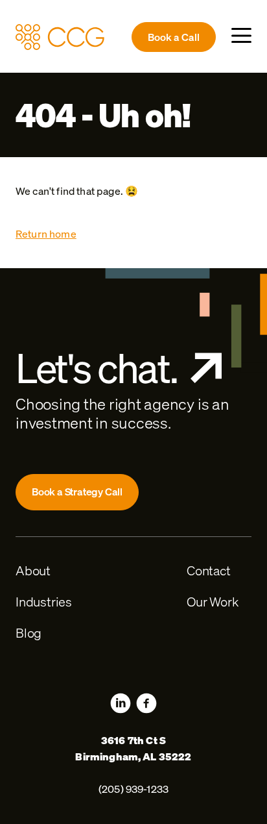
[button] (241, 35)
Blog (28, 633)
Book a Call (174, 37)
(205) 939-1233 (133, 789)
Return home (46, 234)
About (33, 570)
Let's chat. (97, 368)
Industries (44, 601)
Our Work (212, 601)
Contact (209, 570)
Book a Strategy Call (77, 491)
